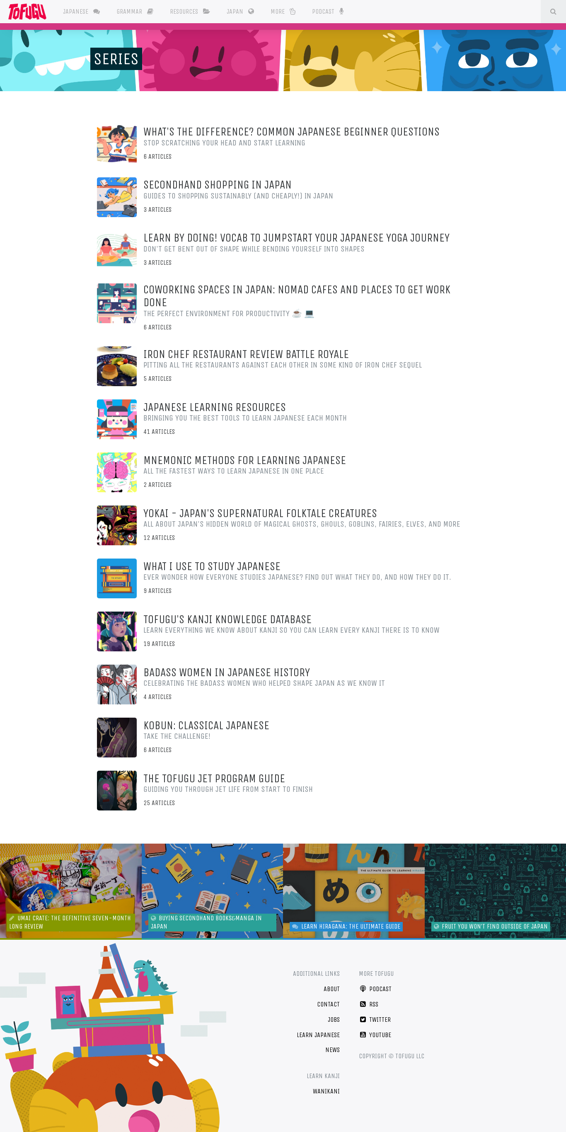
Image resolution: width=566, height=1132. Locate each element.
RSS (373, 1004)
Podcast (324, 11)
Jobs (334, 1019)
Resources (185, 11)
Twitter (379, 1019)
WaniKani (326, 1091)
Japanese (76, 11)
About (332, 989)
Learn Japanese (318, 1035)
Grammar (130, 11)
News (332, 1050)
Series (116, 59)
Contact (328, 1004)
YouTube (379, 1035)
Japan (236, 11)
